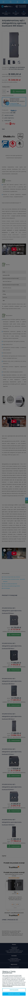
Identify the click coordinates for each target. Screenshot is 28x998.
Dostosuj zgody (14, 990)
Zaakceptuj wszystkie (14, 994)
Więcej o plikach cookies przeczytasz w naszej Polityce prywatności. (13, 985)
